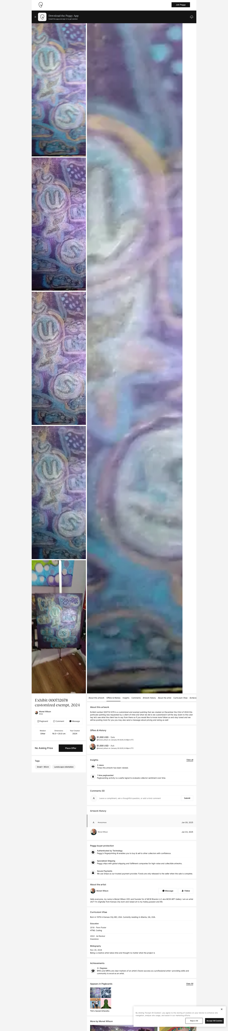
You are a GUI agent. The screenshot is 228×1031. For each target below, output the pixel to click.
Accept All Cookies (214, 1021)
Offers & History (113, 698)
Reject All (194, 1021)
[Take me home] (40, 4)
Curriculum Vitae (180, 698)
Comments (136, 698)
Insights (126, 698)
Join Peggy (181, 5)
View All (189, 983)
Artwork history (149, 698)
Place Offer (70, 748)
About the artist (164, 698)
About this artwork (96, 698)
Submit (187, 798)
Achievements (196, 698)
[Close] (222, 1009)
